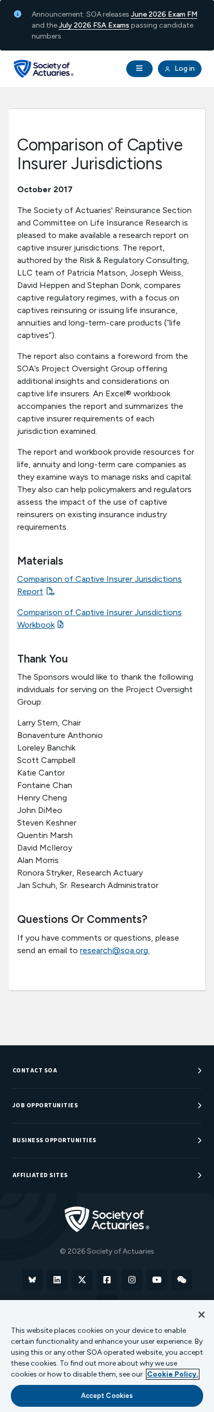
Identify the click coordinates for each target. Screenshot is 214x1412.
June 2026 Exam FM (164, 14)
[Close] (201, 1314)
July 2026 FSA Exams (94, 25)
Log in (184, 68)
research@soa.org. (115, 950)
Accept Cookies (107, 1395)
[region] (107, 1356)
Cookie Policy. (172, 1374)
